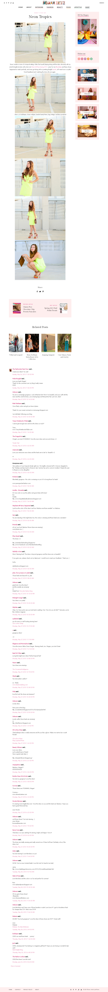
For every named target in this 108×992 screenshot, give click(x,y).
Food (68, 7)
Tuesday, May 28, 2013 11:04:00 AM (23, 901)
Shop (87, 7)
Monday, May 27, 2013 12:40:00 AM (23, 417)
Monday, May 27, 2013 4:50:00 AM (23, 473)
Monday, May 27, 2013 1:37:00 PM (23, 726)
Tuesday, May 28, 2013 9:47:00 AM (23, 872)
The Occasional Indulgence (20, 669)
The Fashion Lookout (18, 957)
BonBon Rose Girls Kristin (20, 776)
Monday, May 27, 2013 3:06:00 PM (23, 772)
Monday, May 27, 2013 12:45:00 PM (23, 697)
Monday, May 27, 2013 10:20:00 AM (23, 603)
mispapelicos (16, 765)
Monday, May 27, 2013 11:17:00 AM (23, 640)
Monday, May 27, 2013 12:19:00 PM (23, 672)
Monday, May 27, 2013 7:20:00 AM (23, 486)
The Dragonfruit (17, 436)
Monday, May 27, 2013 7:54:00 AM (23, 511)
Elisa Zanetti (16, 536)
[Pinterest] (85, 59)
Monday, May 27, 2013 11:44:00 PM (23, 856)
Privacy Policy (27, 989)
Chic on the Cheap (17, 623)
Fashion (50, 7)
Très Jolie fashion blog (25, 591)
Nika (13, 692)
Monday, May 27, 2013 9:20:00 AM (23, 547)
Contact (18, 989)
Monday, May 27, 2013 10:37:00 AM (23, 626)
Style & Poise (16, 876)
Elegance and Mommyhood (20, 644)
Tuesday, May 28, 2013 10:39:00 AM (23, 887)
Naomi (14, 663)
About (29, 7)
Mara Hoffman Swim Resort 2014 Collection (32, 357)
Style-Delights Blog (17, 950)
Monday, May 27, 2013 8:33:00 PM (23, 835)
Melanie (14, 916)
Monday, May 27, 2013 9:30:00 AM (23, 569)
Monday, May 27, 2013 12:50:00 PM (23, 712)
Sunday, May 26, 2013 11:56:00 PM (23, 388)
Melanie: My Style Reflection (20, 927)
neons (36, 13)
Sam (13, 515)
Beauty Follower (17, 747)
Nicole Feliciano (17, 801)
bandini (54, 69)
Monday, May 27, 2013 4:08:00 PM (23, 782)
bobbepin (15, 934)
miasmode (15, 450)
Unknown (15, 392)
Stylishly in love (17, 551)
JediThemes (97, 989)
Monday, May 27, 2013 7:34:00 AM (23, 501)
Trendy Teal (15, 443)
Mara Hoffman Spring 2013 (39, 67)
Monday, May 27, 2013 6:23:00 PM (23, 812)
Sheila (14, 676)
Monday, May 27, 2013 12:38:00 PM (23, 687)
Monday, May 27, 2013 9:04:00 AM (23, 532)
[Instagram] (82, 59)
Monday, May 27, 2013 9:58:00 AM (23, 578)
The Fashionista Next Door (20, 369)
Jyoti (13, 943)
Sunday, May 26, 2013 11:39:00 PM (23, 374)
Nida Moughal (17, 379)
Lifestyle (78, 7)
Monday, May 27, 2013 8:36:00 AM (23, 520)
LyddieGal (15, 619)
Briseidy (14, 525)
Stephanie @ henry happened (21, 506)
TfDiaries (88, 989)
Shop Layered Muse (18, 741)
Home (20, 7)
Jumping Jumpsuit (48, 355)
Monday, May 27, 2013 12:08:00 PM (23, 659)
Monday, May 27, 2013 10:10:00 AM (23, 594)
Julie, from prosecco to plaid (21, 573)
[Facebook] (79, 59)
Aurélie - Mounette (18, 490)
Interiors (39, 7)
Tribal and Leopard (15, 355)
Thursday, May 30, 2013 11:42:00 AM (23, 939)
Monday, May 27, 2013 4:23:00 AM (23, 446)
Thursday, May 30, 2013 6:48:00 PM (23, 952)
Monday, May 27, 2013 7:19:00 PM (23, 826)
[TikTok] (88, 59)
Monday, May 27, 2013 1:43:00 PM (23, 743)
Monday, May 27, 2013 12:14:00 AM (23, 399)
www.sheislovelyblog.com (20, 685)
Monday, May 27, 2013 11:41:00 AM (23, 649)
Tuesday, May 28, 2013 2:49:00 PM (23, 930)
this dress (59, 67)
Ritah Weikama (17, 403)
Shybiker (15, 607)
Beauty (60, 7)
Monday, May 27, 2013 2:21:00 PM (23, 761)
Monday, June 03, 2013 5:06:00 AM (23, 962)
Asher (14, 851)
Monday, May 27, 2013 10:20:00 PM (23, 847)
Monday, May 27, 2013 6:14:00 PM (23, 797)
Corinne (14, 786)
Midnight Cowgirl (17, 598)
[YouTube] (91, 59)
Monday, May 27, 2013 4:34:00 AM (23, 459)
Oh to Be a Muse (17, 730)
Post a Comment (15, 966)
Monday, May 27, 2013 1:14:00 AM (23, 432)
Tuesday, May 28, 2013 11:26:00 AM (23, 912)
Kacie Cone (16, 830)
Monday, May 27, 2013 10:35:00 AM (23, 615)
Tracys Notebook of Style (20, 421)
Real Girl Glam (17, 653)
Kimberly (15, 477)
